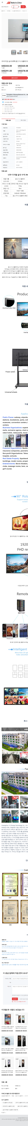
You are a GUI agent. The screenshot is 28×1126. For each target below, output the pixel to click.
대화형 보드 (18, 1085)
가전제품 (8, 10)
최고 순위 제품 (4, 1085)
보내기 (15, 999)
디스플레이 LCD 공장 (7, 1102)
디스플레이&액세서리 (16, 10)
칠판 (16, 1088)
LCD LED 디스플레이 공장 (8, 1106)
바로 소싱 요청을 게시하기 (19, 1001)
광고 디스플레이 (5, 1088)
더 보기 (3, 1112)
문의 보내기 (15, 78)
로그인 (20, 113)
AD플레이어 (24, 10)
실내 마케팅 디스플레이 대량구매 (10, 1109)
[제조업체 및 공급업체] (14, 2)
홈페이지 (3, 10)
